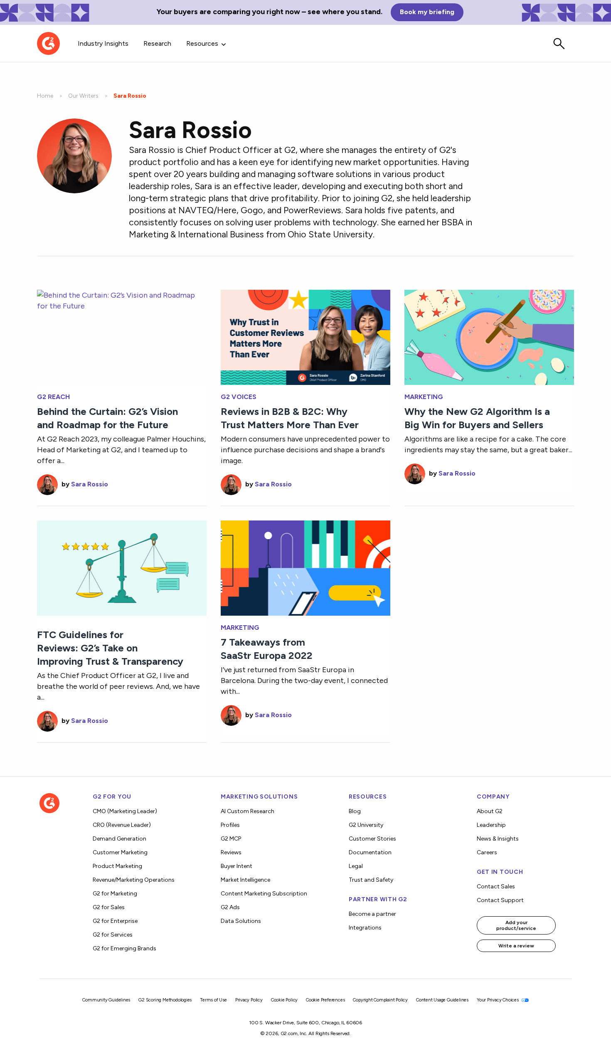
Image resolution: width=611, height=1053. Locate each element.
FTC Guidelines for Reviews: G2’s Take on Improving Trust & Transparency (110, 648)
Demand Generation (119, 838)
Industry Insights (103, 43)
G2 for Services (113, 934)
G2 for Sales (109, 907)
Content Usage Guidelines (442, 1000)
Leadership (491, 825)
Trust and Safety (371, 879)
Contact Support (500, 900)
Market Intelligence (245, 879)
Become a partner (372, 913)
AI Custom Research (247, 811)
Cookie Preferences (325, 1000)
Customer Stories (372, 838)
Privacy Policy (249, 1000)
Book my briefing (427, 12)
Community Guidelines (106, 1000)
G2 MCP (231, 838)
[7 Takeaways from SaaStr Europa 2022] (305, 567)
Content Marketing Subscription (264, 893)
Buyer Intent (236, 866)
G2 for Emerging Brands (124, 948)
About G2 (490, 811)
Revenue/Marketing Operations (134, 879)
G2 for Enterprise (115, 921)
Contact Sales (496, 886)
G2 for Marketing (115, 893)
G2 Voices (238, 397)
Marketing (423, 397)
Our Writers (83, 95)
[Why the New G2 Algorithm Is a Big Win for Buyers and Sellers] (489, 336)
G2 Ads (230, 907)
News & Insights (498, 838)
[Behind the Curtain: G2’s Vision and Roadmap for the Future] (122, 336)
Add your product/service (516, 925)
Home (45, 95)
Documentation (370, 852)
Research (157, 43)
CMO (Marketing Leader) (125, 811)
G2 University (366, 825)
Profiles (230, 825)
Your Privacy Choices (498, 1000)
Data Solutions (241, 921)
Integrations (365, 927)
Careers (487, 852)
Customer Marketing (120, 852)
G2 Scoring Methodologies (165, 1000)
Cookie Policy (284, 1000)
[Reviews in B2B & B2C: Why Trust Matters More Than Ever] (305, 336)
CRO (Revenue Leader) (122, 825)
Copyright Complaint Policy (380, 1000)
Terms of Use (213, 1000)
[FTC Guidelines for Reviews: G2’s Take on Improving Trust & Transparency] (122, 567)
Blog (355, 811)
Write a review (516, 946)
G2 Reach (53, 397)
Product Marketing (117, 866)
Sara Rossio (89, 484)
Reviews (231, 852)
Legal (356, 866)
